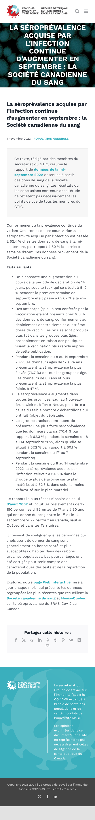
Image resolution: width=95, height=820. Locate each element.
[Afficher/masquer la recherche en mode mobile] (77, 11)
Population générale (51, 138)
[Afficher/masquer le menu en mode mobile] (86, 11)
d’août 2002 (17, 504)
